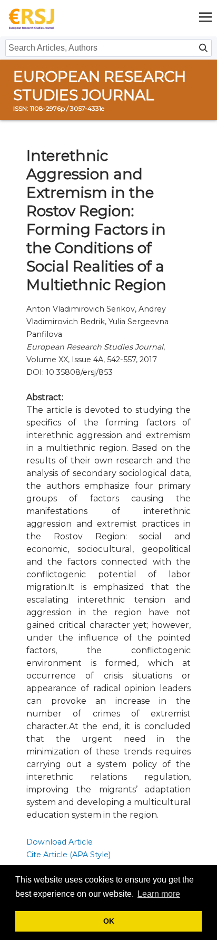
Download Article (59, 842)
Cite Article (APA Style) (68, 854)
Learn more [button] (158, 893)
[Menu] (205, 18)
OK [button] (108, 921)
